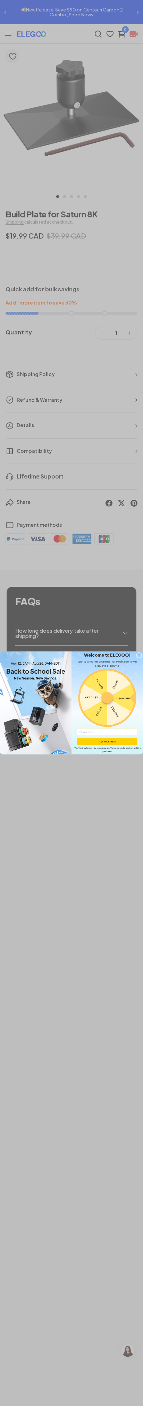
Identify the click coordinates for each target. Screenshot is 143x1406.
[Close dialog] (138, 655)
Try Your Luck (107, 741)
